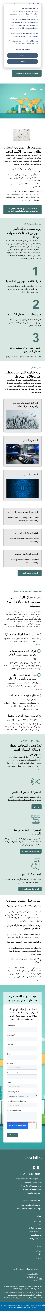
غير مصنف (38, 1221)
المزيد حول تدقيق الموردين (30, 889)
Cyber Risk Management (31, 1186)
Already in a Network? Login (29, 1208)
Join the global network (31, 1205)
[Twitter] (38, 1167)
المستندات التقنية (35, 1231)
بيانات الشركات (32, 1277)
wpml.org (19, 1305)
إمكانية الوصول (32, 1274)
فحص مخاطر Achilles (33, 1182)
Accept (22, 55)
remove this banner (30, 1307)
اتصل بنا (39, 1258)
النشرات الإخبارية (35, 1228)
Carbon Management (32, 1189)
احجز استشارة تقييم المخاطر (27, 73)
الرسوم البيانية (36, 1235)
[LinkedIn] (34, 1167)
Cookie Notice (33, 36)
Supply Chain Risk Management (28, 1179)
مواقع (40, 1254)
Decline (22, 62)
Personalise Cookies (22, 49)
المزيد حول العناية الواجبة (30, 851)
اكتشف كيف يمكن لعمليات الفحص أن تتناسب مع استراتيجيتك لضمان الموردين (23, 209)
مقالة (40, 1224)
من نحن (39, 1250)
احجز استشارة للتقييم (29, 573)
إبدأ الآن (36, 807)
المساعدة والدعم (35, 1238)
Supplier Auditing (34, 1193)
